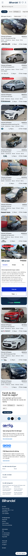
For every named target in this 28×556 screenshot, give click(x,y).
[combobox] (20, 16)
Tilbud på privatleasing (7, 525)
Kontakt (4, 547)
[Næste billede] (25, 26)
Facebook (4, 542)
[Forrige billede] (3, 26)
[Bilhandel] (13, 2)
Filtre (5, 11)
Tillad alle (14, 289)
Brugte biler (4, 519)
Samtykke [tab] (5, 264)
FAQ (3, 531)
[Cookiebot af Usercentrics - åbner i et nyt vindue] (20, 261)
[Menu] (2, 2)
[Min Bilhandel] (25, 2)
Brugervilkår (4, 536)
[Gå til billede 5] (15, 61)
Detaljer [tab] (14, 264)
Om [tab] (23, 264)
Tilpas (13, 294)
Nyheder (4, 521)
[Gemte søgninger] (19, 2)
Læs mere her (6, 460)
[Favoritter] (22, 2)
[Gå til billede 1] (12, 61)
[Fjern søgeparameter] (6, 408)
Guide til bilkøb (5, 523)
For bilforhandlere (6, 533)
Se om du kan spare (7, 438)
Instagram (4, 544)
